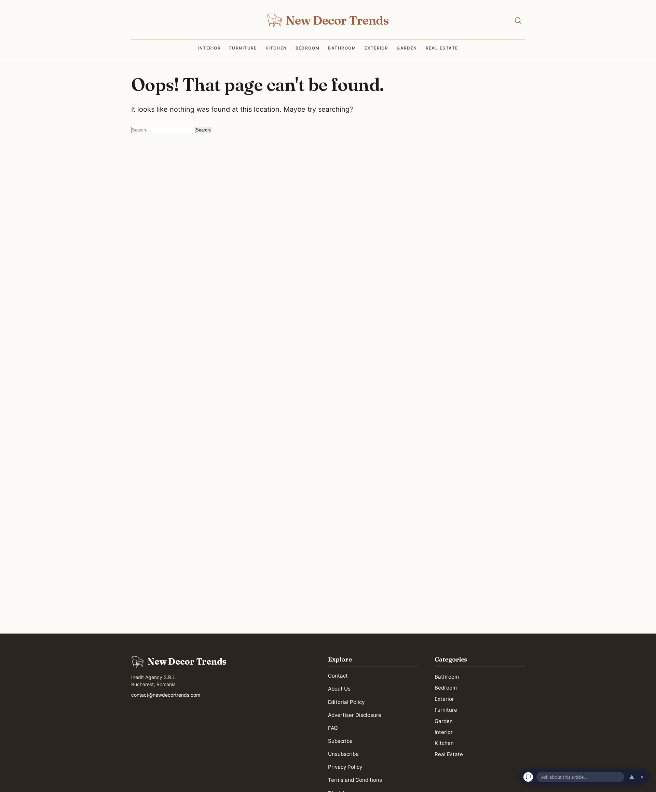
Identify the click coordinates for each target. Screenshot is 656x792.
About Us (339, 688)
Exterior (376, 48)
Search (203, 130)
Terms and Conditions (355, 780)
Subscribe (340, 741)
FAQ (333, 728)
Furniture (243, 48)
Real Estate (442, 48)
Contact (338, 675)
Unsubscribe (343, 754)
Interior (209, 48)
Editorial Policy (346, 701)
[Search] (518, 20)
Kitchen (276, 48)
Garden (407, 48)
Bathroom (342, 48)
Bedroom (308, 48)
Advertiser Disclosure (354, 715)
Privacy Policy (345, 767)
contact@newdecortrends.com (165, 695)
